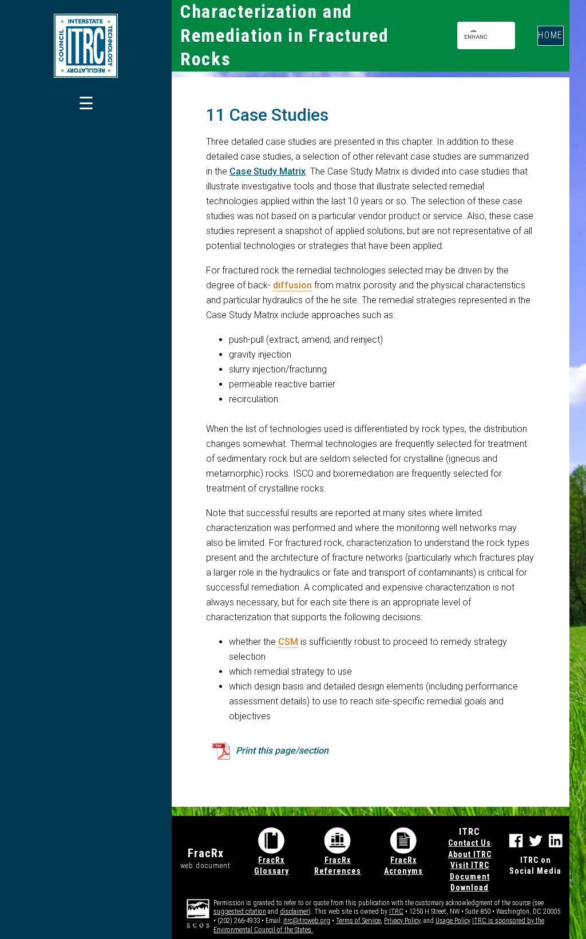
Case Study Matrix (267, 171)
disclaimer (294, 912)
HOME (550, 35)
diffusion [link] (292, 285)
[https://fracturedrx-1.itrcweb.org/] (86, 46)
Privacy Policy (402, 921)
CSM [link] (288, 641)
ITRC (396, 912)
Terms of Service (358, 921)
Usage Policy (452, 921)
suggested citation (239, 912)
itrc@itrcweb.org (306, 921)
